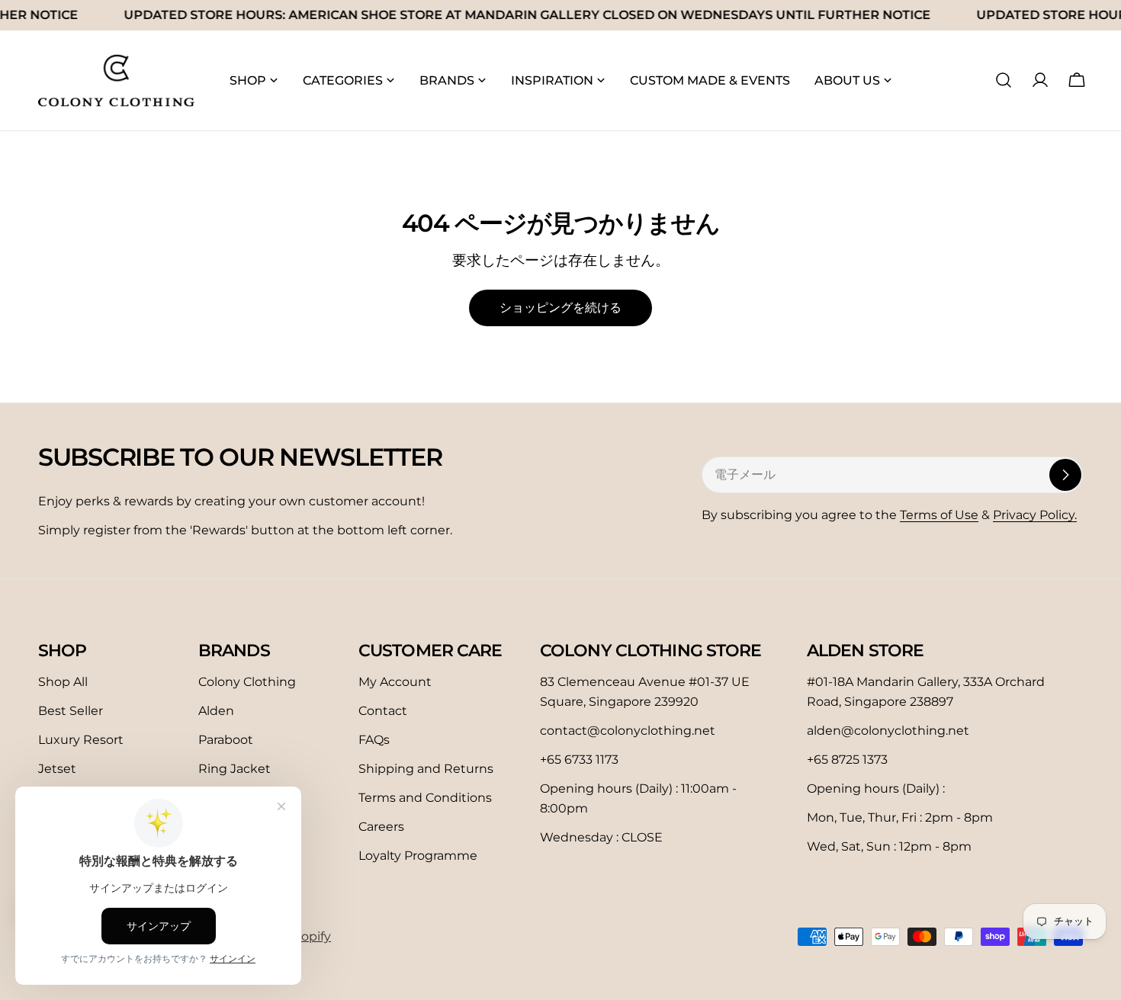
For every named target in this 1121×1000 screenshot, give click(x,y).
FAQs (374, 739)
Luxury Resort (81, 739)
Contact (382, 711)
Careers (381, 826)
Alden (216, 711)
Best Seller (70, 711)
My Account (395, 682)
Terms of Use (939, 515)
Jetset (57, 768)
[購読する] (1065, 475)
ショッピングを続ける (560, 307)
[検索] (1003, 80)
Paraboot (225, 739)
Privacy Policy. (1035, 515)
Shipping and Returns (425, 768)
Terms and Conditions (425, 797)
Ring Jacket (234, 768)
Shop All (63, 682)
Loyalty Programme (417, 855)
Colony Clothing (247, 682)
